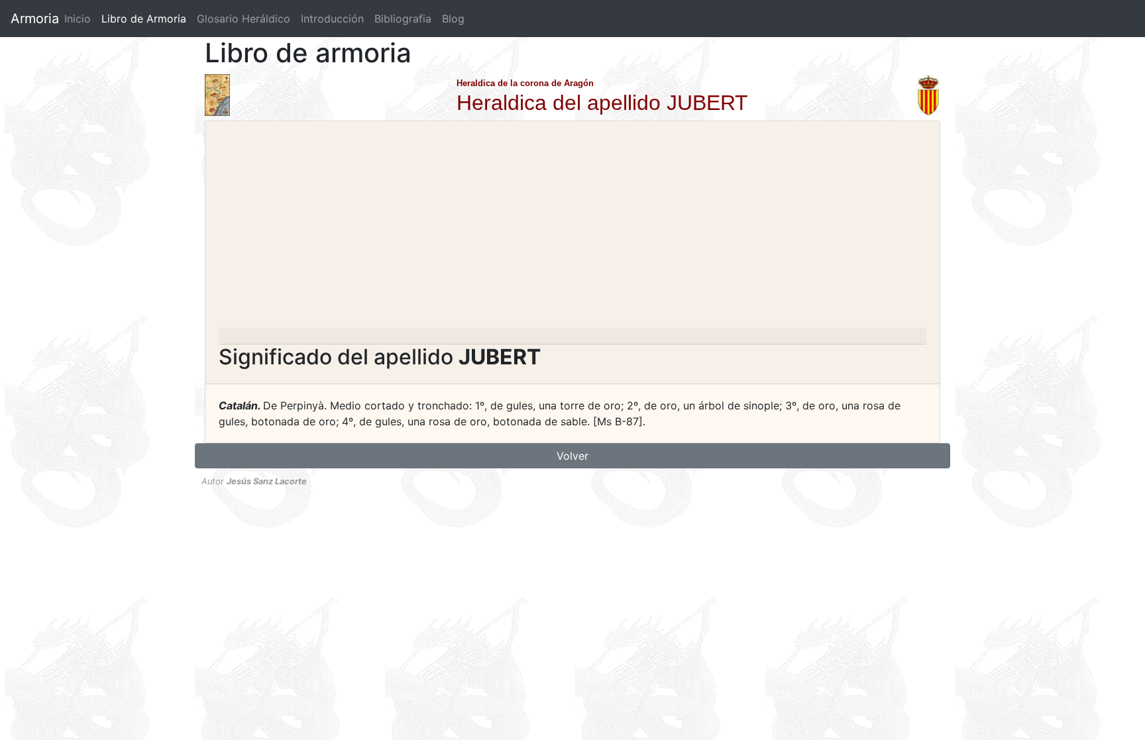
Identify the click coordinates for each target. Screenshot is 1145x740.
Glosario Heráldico (243, 18)
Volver (572, 455)
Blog (453, 18)
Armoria (35, 18)
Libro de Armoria (146, 18)
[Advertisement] (572, 228)
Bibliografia (402, 18)
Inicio (77, 18)
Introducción (332, 18)
